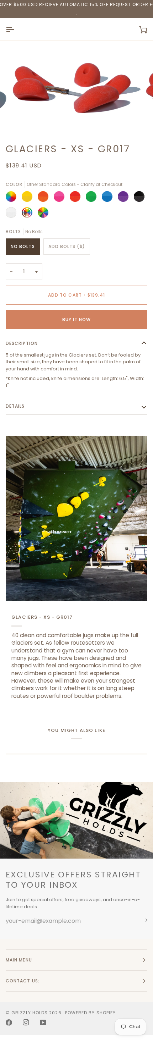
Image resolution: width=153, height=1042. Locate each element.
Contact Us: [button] (22, 981)
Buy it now (76, 319)
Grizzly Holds (29, 1013)
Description (22, 343)
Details (15, 406)
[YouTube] (43, 1022)
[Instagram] (26, 1022)
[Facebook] (9, 1022)
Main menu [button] (19, 960)
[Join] (141, 920)
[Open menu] (16, 29)
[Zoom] (25, 119)
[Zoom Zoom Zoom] (76, 89)
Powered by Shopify (90, 1013)
